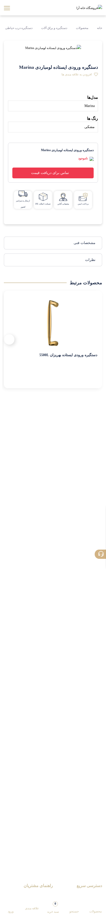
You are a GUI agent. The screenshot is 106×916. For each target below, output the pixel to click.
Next (9, 339)
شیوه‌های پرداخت (40, 894)
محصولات (82, 28)
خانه (99, 28)
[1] (12, 89)
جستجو (74, 911)
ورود (11, 911)
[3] (30, 89)
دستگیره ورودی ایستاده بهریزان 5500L (68, 355)
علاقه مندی (32, 908)
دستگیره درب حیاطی (18, 28)
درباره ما (95, 894)
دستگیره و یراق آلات (54, 28)
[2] (21, 89)
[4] (39, 89)
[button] (79, 74)
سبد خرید (53, 907)
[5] (48, 89)
